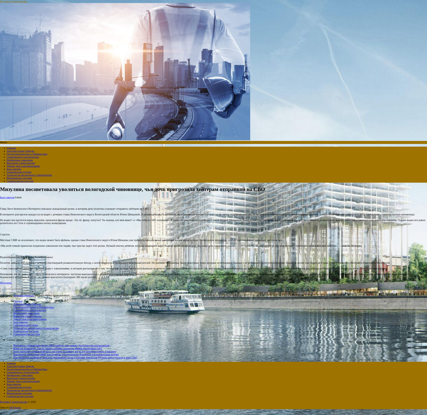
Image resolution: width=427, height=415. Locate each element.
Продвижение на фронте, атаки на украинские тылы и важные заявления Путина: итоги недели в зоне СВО (75, 357)
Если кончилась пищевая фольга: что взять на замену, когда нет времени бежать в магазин (64, 351)
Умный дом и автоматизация (23, 166)
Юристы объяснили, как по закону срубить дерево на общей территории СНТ (57, 348)
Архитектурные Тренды (20, 151)
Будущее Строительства (13, 1)
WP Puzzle (15, 407)
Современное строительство (23, 157)
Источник (5, 282)
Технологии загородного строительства (29, 175)
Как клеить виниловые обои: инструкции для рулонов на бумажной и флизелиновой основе (66, 354)
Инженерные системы (19, 178)
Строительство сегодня (20, 181)
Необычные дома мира (20, 160)
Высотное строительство (21, 163)
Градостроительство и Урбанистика (27, 154)
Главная (11, 148)
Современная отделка (19, 172)
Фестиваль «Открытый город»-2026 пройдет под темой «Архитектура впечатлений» (61, 345)
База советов (14, 169)
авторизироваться (24, 295)
